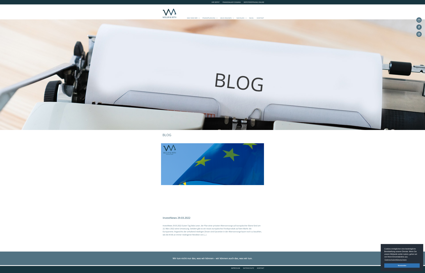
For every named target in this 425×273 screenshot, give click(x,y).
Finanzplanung (208, 18)
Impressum (235, 268)
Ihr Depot (216, 2)
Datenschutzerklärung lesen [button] (396, 260)
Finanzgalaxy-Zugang (232, 2)
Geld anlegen (226, 18)
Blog (251, 18)
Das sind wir (192, 18)
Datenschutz (248, 268)
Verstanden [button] (402, 265)
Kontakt (260, 18)
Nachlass (240, 18)
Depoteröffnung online (254, 2)
